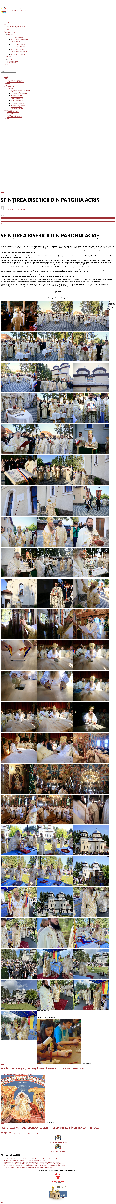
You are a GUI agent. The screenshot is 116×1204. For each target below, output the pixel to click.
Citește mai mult (6, 1072)
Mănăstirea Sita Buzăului (19, 51)
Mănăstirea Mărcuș (17, 52)
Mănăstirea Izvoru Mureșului (20, 39)
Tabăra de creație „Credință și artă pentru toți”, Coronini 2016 (42, 1068)
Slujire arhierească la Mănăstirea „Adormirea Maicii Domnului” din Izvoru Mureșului (28, 1167)
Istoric (6, 31)
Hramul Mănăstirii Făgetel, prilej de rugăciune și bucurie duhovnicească (24, 1160)
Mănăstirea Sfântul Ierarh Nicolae (22, 36)
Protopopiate (8, 56)
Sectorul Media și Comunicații (15, 209)
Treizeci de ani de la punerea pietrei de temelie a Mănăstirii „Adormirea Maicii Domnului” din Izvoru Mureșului (35, 1165)
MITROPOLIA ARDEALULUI (58, 1142)
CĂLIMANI (10, 59)
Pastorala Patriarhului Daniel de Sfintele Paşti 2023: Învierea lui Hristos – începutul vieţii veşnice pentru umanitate (33, 1133)
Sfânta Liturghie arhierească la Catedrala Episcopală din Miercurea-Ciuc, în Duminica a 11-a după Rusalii (34, 1164)
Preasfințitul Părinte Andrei (16, 26)
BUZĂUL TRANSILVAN (13, 62)
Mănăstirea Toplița (17, 41)
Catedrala (7, 29)
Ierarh (6, 24)
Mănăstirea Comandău (18, 54)
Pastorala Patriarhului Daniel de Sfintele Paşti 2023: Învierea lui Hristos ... (50, 1127)
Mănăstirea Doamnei (17, 42)
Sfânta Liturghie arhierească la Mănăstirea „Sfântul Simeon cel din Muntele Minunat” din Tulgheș (31, 1162)
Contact (6, 64)
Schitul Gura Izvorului (18, 46)
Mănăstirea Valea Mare (18, 49)
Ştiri (2, 192)
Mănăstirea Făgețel (17, 37)
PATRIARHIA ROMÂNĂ (58, 1151)
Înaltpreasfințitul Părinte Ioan (17, 27)
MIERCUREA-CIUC (12, 57)
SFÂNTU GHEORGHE (12, 61)
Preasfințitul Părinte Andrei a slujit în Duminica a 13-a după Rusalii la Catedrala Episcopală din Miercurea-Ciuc (35, 1158)
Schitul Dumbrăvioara (18, 44)
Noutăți (6, 22)
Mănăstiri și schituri (10, 32)
